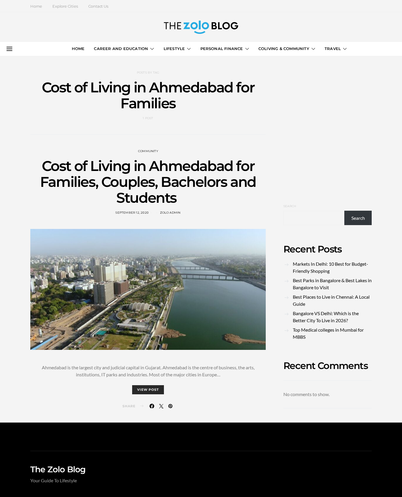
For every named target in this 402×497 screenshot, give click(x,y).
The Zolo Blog (58, 469)
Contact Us (98, 6)
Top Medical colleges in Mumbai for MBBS (328, 333)
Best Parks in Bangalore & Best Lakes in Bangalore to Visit (332, 283)
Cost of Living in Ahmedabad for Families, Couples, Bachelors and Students (148, 181)
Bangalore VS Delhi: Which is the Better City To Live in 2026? (326, 316)
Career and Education (121, 48)
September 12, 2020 (132, 213)
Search (289, 206)
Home (36, 6)
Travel (333, 48)
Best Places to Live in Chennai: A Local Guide (331, 300)
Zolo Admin (170, 213)
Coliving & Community (283, 48)
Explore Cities (65, 6)
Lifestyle (174, 48)
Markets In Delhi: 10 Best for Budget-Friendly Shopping (330, 267)
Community (148, 151)
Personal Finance (221, 48)
